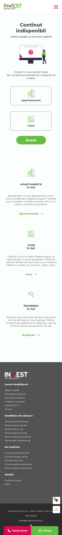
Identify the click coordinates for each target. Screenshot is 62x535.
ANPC (7, 484)
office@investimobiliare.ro (31, 520)
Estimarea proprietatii (15, 398)
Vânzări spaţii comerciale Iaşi (18, 436)
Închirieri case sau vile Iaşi (16, 456)
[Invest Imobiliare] (13, 8)
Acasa (31, 140)
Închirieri (28, 335)
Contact (8, 409)
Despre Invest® (12, 390)
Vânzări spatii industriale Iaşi (18, 440)
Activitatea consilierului (15, 394)
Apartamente (29, 213)
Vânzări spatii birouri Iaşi (16, 433)
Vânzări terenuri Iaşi (14, 429)
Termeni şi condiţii (13, 480)
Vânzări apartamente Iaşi (16, 421)
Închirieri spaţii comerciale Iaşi (18, 464)
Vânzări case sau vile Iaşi (16, 425)
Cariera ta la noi (12, 405)
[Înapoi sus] (56, 509)
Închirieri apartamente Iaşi (17, 453)
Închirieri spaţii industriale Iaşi (18, 468)
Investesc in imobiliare (15, 401)
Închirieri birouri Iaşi (14, 460)
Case (28, 274)
